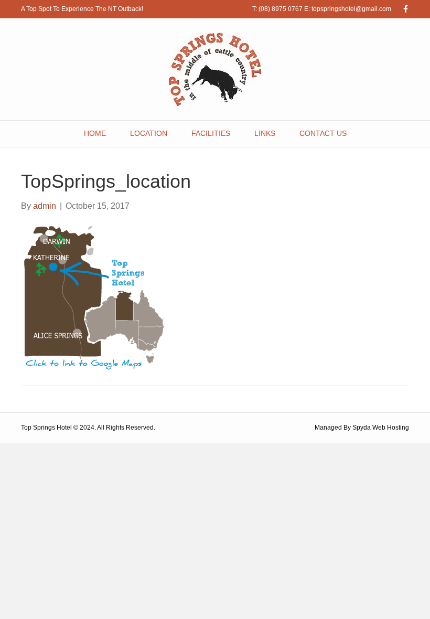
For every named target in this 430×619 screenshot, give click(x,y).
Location (148, 133)
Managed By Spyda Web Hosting (362, 427)
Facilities (210, 133)
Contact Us (323, 133)
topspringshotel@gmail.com (351, 9)
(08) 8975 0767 (281, 9)
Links (264, 133)
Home (95, 133)
